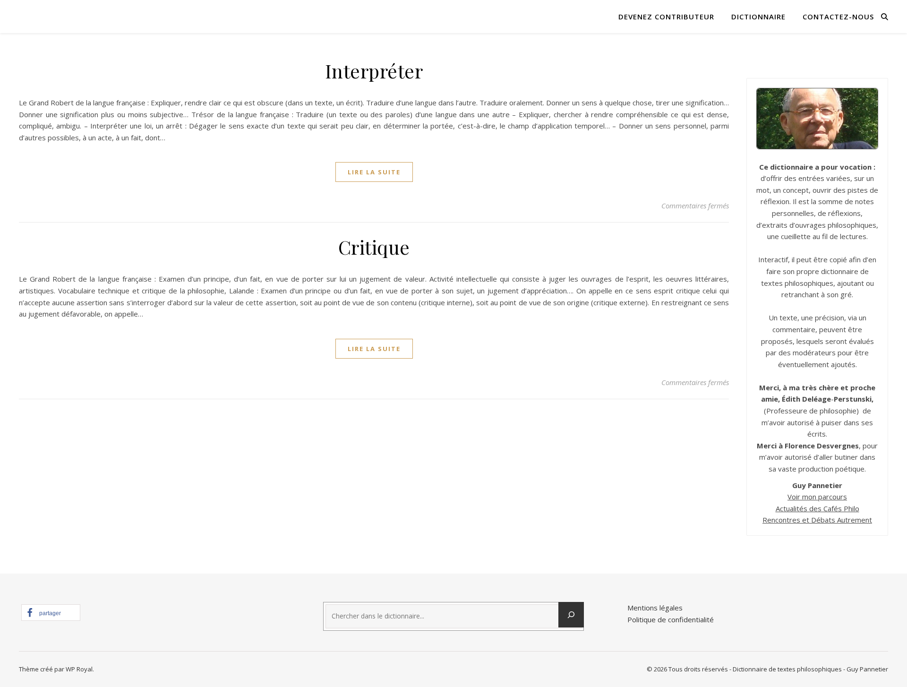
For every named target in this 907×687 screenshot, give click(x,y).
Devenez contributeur (666, 16)
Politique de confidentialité (670, 619)
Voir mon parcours (817, 496)
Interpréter (374, 70)
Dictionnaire (758, 16)
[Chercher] (571, 614)
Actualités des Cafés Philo (817, 508)
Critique (374, 246)
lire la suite (374, 172)
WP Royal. (80, 669)
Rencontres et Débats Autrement (817, 519)
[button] (50, 612)
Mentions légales (655, 607)
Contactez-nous (838, 16)
